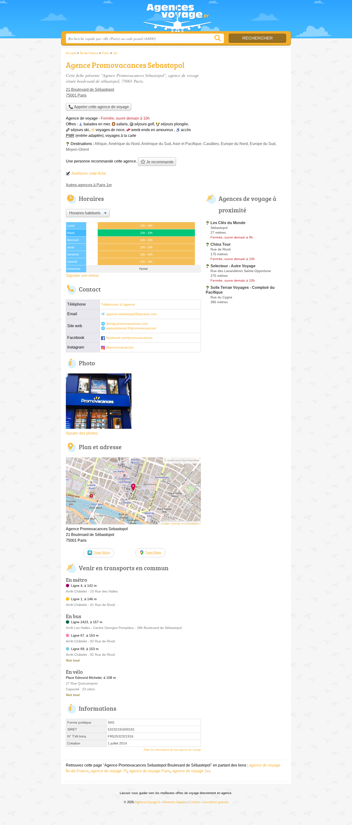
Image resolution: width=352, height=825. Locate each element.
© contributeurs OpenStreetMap (181, 460)
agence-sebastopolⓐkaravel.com (131, 314)
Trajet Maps (153, 552)
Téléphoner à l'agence (118, 304)
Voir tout (73, 660)
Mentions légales (174, 802)
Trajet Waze (101, 552)
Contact (194, 802)
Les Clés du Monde (227, 223)
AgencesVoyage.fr (176, 17)
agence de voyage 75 (109, 771)
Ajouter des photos (82, 433)
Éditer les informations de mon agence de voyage (172, 749)
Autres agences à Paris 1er (89, 185)
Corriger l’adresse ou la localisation (180, 523)
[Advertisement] (246, 92)
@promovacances (120, 347)
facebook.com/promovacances (129, 338)
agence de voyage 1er (191, 771)
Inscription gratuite (215, 802)
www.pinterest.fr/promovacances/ (131, 328)
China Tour (220, 244)
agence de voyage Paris (149, 771)
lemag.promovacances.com (127, 323)
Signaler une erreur (82, 275)
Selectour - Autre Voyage (232, 266)
